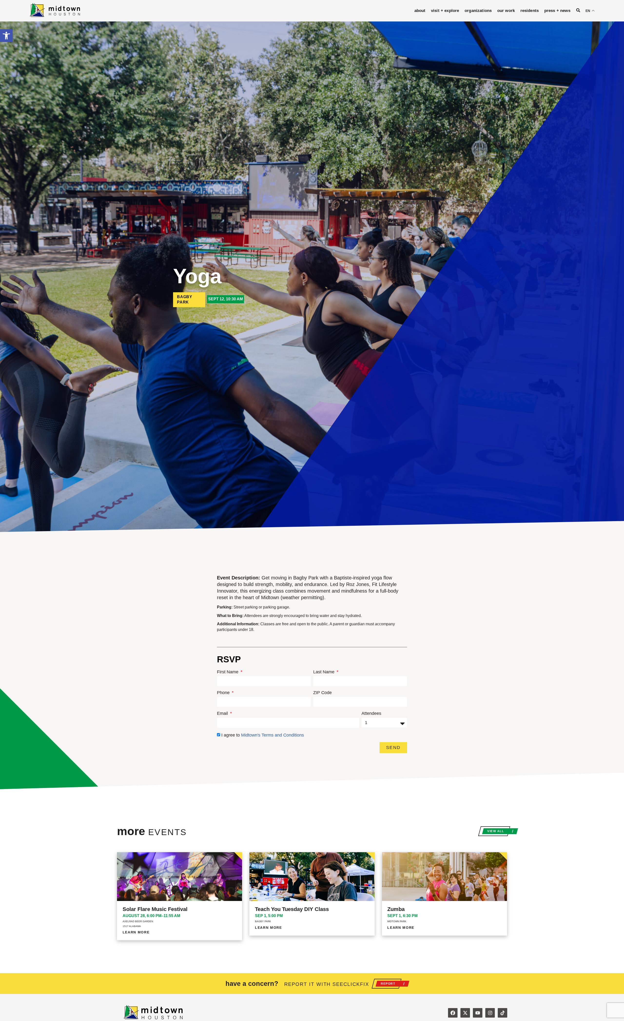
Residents (529, 10)
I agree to (262, 735)
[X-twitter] (465, 1013)
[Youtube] (477, 1013)
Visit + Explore (445, 10)
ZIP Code (322, 692)
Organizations (478, 10)
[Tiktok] (502, 1013)
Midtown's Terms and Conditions (272, 735)
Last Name (324, 672)
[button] (6, 35)
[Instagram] (490, 1013)
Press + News (557, 10)
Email (223, 713)
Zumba (396, 909)
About (420, 10)
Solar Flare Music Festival (155, 909)
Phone (224, 692)
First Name (228, 672)
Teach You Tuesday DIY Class (292, 909)
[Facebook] (453, 1013)
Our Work (506, 10)
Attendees (371, 713)
